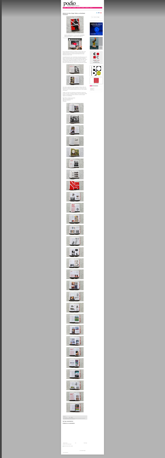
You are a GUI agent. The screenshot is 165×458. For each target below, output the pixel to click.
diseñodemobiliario (76, 418)
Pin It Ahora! (64, 416)
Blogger (84, 450)
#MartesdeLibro (66, 418)
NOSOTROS (64, 7)
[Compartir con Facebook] (71, 417)
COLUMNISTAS (74, 7)
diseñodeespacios (72, 418)
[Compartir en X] (70, 417)
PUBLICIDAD (82, 7)
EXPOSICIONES (78, 7)
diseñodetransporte (80, 418)
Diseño (69, 418)
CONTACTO (91, 7)
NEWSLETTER (87, 7)
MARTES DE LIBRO (69, 7)
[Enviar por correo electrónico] (69, 417)
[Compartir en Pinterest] (72, 417)
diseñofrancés (83, 418)
